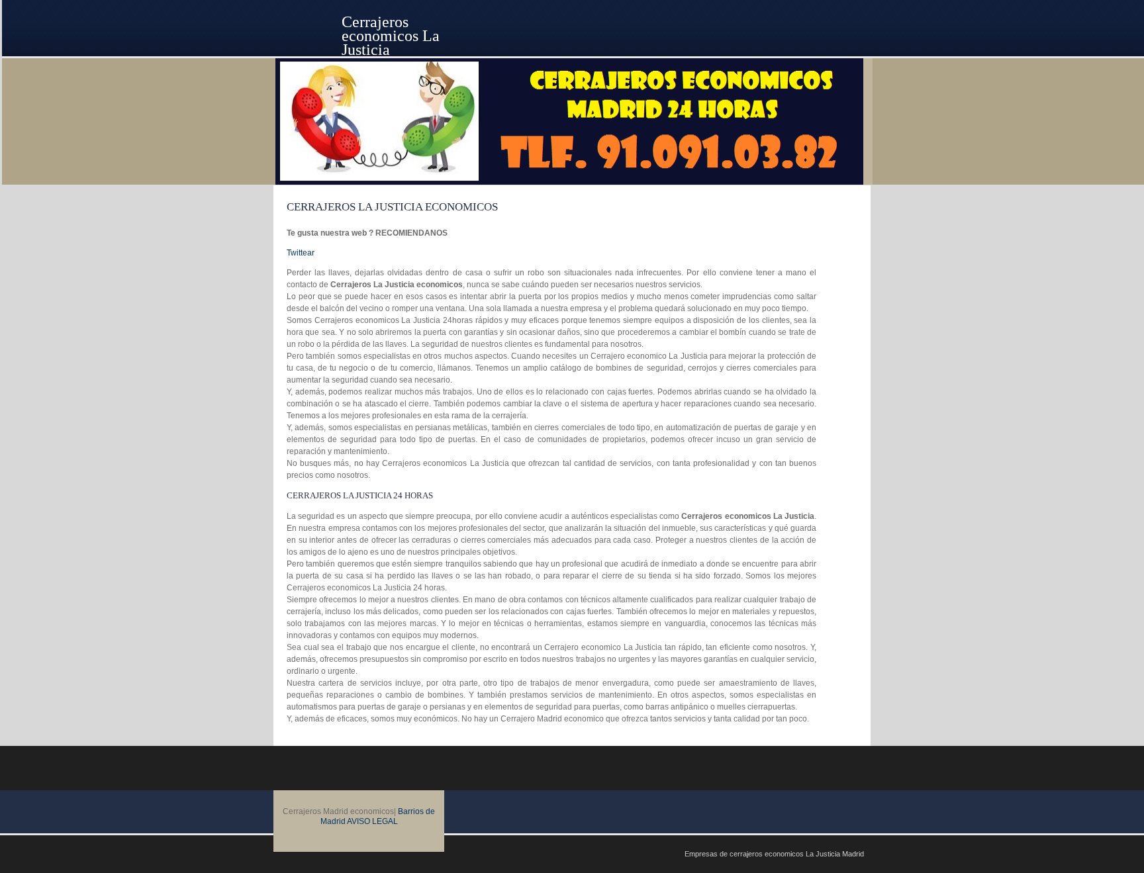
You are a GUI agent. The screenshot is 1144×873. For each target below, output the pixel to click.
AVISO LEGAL (372, 821)
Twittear (300, 252)
